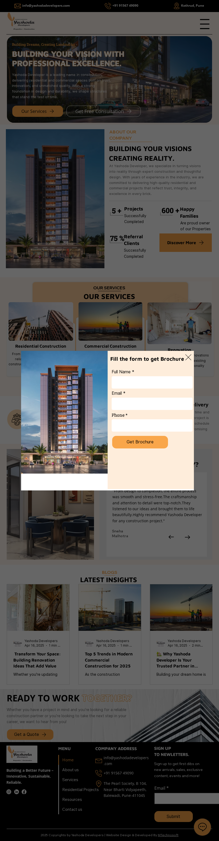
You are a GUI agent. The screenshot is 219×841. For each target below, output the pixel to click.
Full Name (121, 372)
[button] (188, 357)
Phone (118, 415)
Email (117, 393)
